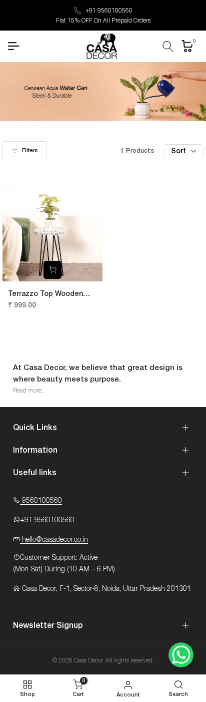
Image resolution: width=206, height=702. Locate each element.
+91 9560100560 (109, 11)
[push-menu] (14, 46)
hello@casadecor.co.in (54, 539)
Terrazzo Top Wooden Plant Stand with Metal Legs (46, 294)
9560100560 (41, 500)
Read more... (29, 391)
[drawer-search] (168, 46)
